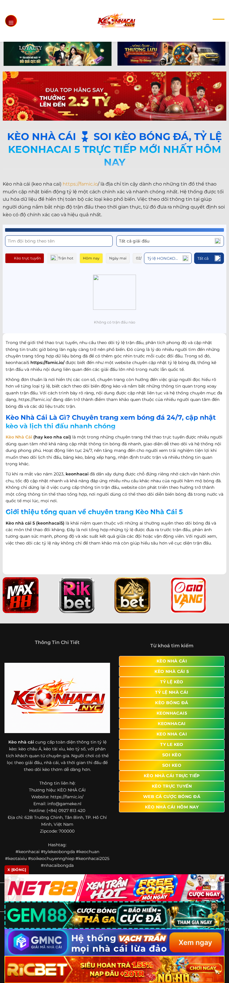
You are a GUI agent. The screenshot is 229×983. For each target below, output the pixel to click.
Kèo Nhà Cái (19, 437)
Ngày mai (117, 258)
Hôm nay (91, 258)
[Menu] (11, 21)
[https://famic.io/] (116, 21)
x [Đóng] (16, 869)
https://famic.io (80, 184)
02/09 (141, 258)
